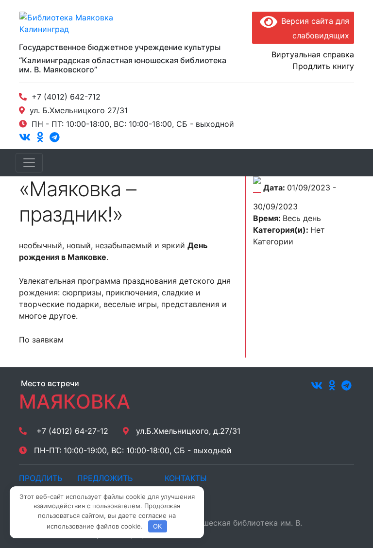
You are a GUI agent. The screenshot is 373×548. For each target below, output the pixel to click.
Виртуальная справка (312, 54)
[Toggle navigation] (29, 162)
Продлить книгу (323, 66)
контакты (186, 478)
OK (157, 526)
